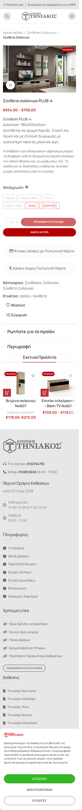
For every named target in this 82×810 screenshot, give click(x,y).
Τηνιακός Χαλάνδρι (21, 699)
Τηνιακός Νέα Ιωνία (21, 691)
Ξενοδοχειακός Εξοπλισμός (24, 668)
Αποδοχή (39, 779)
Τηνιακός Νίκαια (19, 715)
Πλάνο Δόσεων (19, 640)
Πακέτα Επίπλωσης (22, 564)
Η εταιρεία (16, 548)
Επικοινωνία (17, 588)
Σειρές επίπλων (19, 572)
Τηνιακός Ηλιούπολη (22, 723)
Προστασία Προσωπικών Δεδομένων (35, 656)
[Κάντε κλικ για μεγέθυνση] (10, 85)
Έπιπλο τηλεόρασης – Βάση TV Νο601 (58, 403)
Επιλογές (39, 801)
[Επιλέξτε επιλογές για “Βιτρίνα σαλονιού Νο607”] (7, 393)
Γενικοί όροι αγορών (24, 632)
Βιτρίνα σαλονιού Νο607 (21, 403)
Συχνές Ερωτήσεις (21, 580)
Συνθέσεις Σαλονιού (41, 32)
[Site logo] (39, 15)
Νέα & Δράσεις (19, 556)
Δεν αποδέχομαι (40, 790)
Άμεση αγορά (39, 232)
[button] (7, 69)
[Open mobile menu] (72, 16)
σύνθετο (40, 296)
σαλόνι (25, 296)
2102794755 (35, 464)
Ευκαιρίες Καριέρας (23, 596)
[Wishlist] (33, 375)
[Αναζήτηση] (7, 16)
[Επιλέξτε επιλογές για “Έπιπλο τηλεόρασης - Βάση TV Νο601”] (45, 393)
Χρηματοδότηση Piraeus (27, 648)
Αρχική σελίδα (12, 32)
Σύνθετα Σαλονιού (16, 37)
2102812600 (27, 472)
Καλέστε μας (14, 5)
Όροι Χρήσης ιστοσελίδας (28, 624)
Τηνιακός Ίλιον (18, 707)
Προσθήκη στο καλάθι (48, 222)
